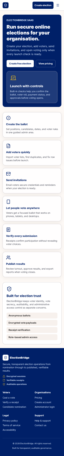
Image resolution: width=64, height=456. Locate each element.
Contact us (40, 425)
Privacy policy (10, 420)
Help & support (43, 420)
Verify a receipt (11, 402)
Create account (43, 402)
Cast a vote (9, 397)
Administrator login (45, 406)
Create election (43, 5)
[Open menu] (57, 5)
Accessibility (9, 429)
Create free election (20, 63)
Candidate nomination (14, 406)
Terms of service (11, 425)
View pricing (46, 63)
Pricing (38, 397)
